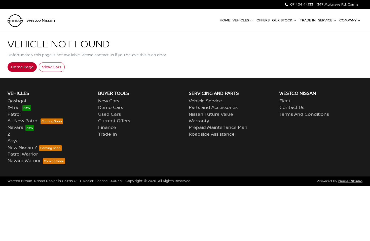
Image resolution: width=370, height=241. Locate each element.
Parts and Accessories (213, 107)
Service (325, 20)
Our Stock (282, 20)
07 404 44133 (301, 5)
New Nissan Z (22, 147)
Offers (263, 20)
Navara (15, 127)
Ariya (13, 141)
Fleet (284, 101)
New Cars (108, 101)
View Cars (51, 67)
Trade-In (107, 134)
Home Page (22, 67)
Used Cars (109, 114)
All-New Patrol (23, 121)
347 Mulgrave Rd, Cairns (337, 5)
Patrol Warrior (23, 154)
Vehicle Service (205, 101)
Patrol (14, 114)
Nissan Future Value (211, 114)
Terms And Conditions (304, 114)
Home (225, 20)
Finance (107, 127)
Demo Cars (110, 107)
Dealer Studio (350, 181)
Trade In (308, 20)
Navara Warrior (24, 161)
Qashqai (17, 101)
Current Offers (114, 121)
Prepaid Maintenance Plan (218, 127)
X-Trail (14, 107)
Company (347, 20)
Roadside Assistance (212, 134)
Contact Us (291, 107)
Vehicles (241, 20)
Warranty (199, 121)
